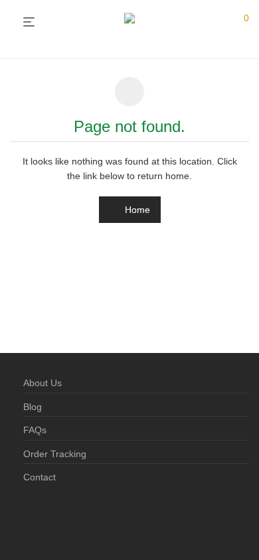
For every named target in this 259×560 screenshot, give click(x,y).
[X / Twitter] (70, 519)
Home (136, 209)
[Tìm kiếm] (218, 22)
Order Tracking (54, 454)
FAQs (34, 430)
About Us (42, 383)
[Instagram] (49, 519)
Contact (39, 477)
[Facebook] (28, 519)
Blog (32, 406)
